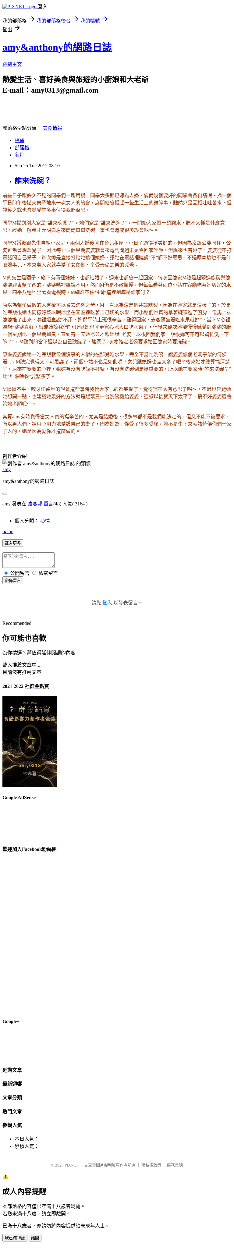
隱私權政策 (151, 1165)
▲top (7, 531)
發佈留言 (13, 580)
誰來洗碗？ (33, 181)
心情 (45, 520)
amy (6, 469)
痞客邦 (35, 503)
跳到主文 (12, 64)
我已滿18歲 (15, 1238)
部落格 (22, 147)
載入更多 (13, 543)
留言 (48, 503)
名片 (19, 155)
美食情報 (52, 128)
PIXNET (71, 1165)
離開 (35, 1238)
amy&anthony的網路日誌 (57, 47)
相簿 (19, 140)
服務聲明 (175, 1165)
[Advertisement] (121, 108)
